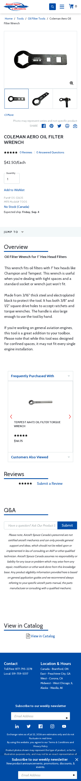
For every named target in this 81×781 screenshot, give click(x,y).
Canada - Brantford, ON (54, 669)
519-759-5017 (20, 673)
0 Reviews (26, 152)
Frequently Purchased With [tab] (32, 376)
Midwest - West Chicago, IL (56, 683)
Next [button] (69, 416)
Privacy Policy (40, 746)
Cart (76, 6)
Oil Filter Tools (36, 18)
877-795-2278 (23, 669)
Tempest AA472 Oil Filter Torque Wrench (37, 424)
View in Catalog (43, 636)
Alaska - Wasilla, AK (51, 688)
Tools (20, 18)
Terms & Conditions (58, 742)
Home (9, 18)
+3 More (9, 115)
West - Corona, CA (51, 678)
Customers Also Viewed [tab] (29, 457)
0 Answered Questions (50, 152)
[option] (40, 59)
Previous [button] (11, 416)
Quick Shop (40, 442)
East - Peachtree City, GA (55, 673)
